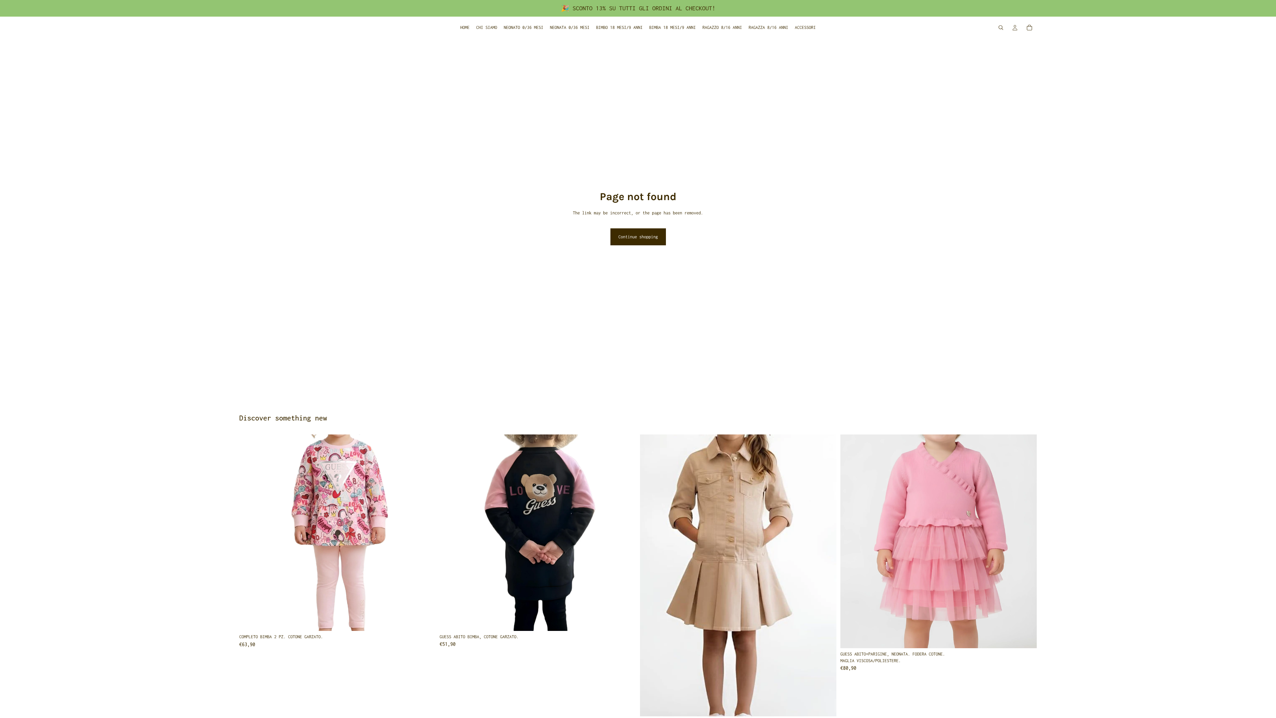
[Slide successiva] (426, 533)
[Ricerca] (1001, 27)
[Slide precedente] (249, 533)
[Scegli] (425, 621)
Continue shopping (638, 236)
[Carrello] (1029, 27)
